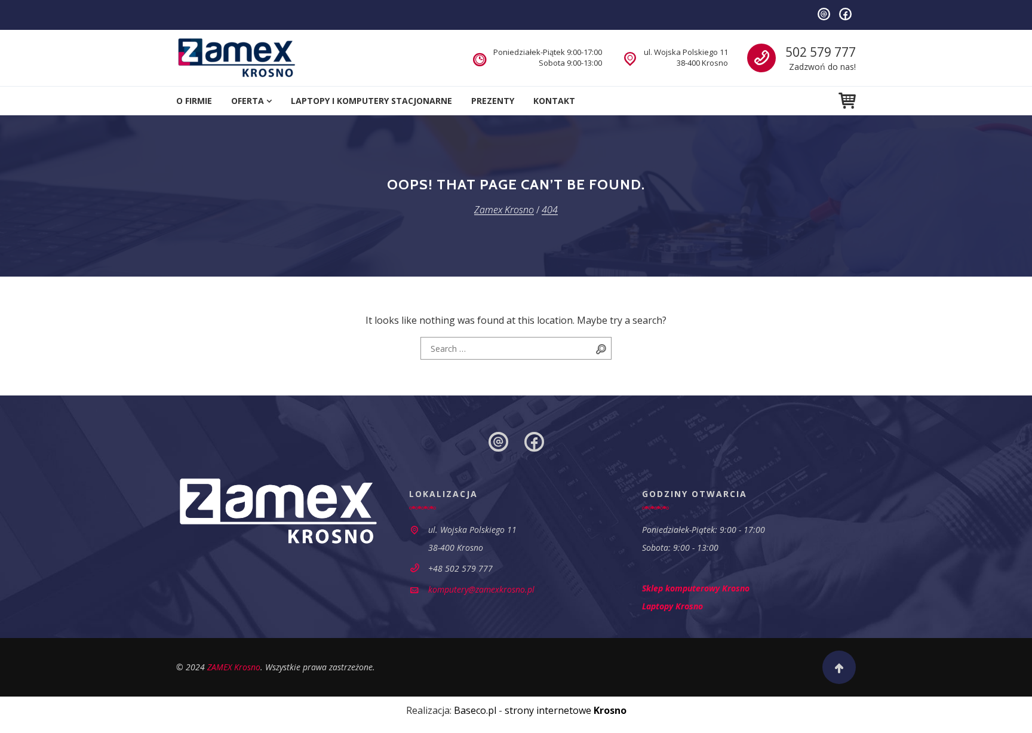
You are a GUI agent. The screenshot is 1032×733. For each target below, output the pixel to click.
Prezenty (492, 100)
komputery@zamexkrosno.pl (481, 589)
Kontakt (554, 100)
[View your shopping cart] (847, 101)
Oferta (247, 100)
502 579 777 (820, 52)
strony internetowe (565, 710)
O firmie (194, 100)
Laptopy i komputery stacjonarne (371, 100)
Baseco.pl (475, 710)
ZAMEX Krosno (233, 667)
